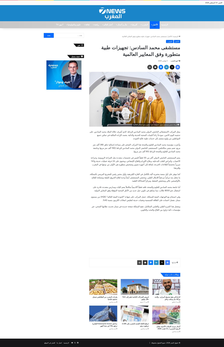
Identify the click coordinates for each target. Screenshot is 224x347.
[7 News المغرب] (112, 13)
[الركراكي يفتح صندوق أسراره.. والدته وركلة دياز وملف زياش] (166, 287)
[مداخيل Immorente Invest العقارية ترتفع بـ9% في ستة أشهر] (103, 313)
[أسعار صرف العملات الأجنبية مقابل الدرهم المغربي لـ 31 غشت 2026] (166, 315)
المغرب (145, 25)
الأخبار (155, 25)
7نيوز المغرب (174, 61)
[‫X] (172, 67)
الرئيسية (164, 25)
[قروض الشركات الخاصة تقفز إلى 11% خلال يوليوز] (135, 287)
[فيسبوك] (177, 67)
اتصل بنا (59, 343)
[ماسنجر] (161, 67)
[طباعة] (149, 67)
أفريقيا (134, 25)
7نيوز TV (59, 25)
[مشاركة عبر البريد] (155, 67)
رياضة (96, 25)
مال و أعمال (122, 25)
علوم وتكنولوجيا (74, 25)
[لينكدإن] (166, 67)
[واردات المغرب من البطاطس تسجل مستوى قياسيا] (103, 287)
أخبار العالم (108, 25)
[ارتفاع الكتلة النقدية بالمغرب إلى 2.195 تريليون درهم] (135, 313)
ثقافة (87, 25)
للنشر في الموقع (49, 343)
